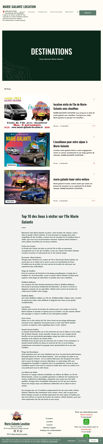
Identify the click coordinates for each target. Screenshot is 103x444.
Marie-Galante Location (19, 434)
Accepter (93, 441)
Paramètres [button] (71, 441)
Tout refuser (82, 441)
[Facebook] (17, 431)
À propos (49, 418)
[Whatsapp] (21, 431)
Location (49, 422)
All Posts (7, 89)
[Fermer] (100, 440)
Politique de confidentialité (49, 441)
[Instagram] (14, 431)
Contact (50, 425)
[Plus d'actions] (95, 99)
